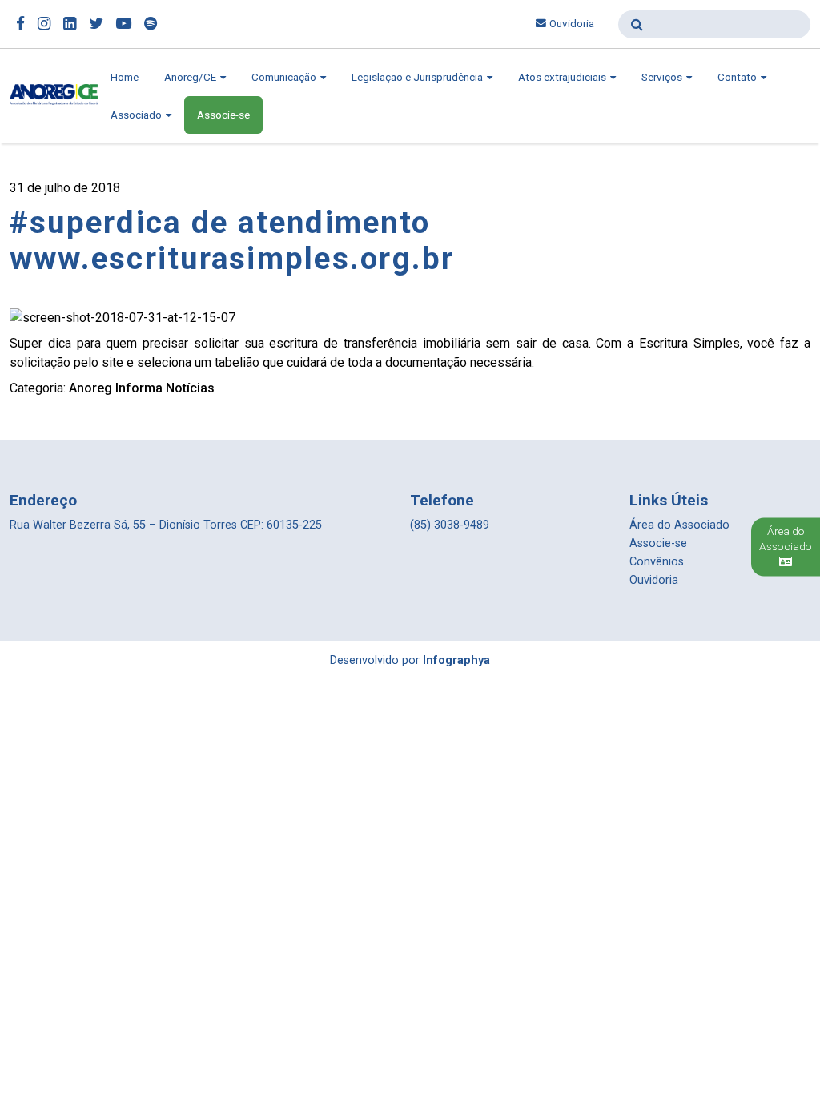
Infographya (456, 660)
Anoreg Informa (116, 388)
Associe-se (223, 115)
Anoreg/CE (191, 77)
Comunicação (285, 77)
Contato (738, 77)
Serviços (663, 77)
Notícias (190, 388)
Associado (137, 115)
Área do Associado (679, 525)
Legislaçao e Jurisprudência (418, 77)
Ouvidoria (571, 24)
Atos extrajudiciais (563, 77)
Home (125, 77)
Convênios (656, 562)
